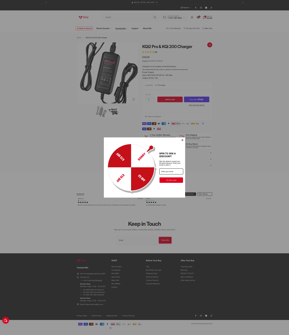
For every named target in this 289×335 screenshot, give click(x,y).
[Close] (182, 140)
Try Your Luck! (171, 180)
